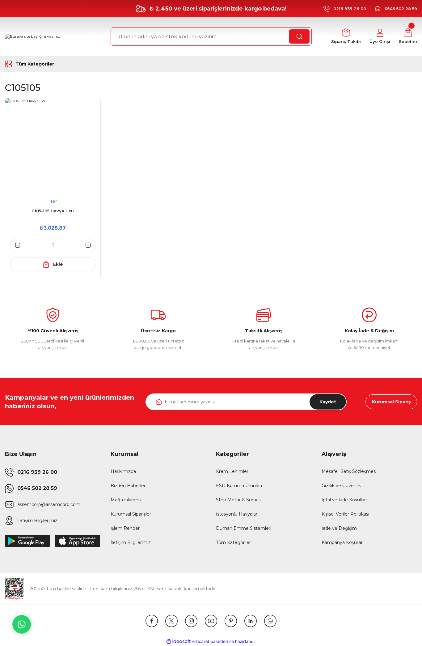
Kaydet (327, 402)
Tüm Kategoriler (233, 542)
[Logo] (32, 37)
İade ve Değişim (339, 528)
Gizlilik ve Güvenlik (341, 485)
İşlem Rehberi (126, 528)
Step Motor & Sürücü (238, 500)
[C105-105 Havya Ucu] (52, 145)
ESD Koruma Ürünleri (239, 485)
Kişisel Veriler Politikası (345, 514)
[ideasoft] (178, 641)
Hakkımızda (123, 471)
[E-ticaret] (210, 641)
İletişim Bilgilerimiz (131, 542)
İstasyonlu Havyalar (236, 514)
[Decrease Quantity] (15, 245)
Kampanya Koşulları (343, 542)
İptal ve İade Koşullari (344, 500)
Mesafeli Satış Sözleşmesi (349, 471)
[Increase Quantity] (90, 245)
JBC (53, 202)
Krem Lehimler (232, 471)
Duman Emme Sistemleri (243, 528)
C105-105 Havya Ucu (53, 210)
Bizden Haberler (128, 485)
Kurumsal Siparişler (131, 514)
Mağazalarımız (126, 500)
